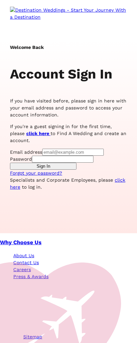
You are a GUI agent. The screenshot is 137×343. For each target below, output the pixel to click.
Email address (26, 152)
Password (21, 159)
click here (38, 133)
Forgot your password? (36, 173)
